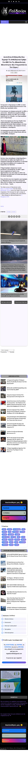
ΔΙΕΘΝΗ (11, 544)
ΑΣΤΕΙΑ (23, 537)
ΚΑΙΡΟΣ (11, 542)
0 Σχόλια (23, 70)
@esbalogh (3, 190)
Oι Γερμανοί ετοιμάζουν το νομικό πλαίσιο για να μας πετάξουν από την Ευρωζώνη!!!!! (17, 381)
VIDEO (23, 529)
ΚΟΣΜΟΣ (14, 211)
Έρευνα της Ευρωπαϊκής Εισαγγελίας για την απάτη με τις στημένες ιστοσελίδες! (12, 295)
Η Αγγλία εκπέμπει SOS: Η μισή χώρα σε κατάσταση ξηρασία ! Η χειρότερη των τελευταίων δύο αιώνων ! (16, 418)
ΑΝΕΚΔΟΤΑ (17, 539)
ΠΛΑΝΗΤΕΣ (5, 539)
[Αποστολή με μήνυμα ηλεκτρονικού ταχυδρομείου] (11, 72)
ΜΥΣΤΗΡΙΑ (22, 531)
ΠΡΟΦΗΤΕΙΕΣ (22, 542)
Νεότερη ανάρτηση (6, 302)
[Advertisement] (14, 40)
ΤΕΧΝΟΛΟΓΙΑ (5, 544)
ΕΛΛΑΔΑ (9, 211)
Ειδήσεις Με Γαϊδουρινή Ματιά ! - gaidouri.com (13, 748)
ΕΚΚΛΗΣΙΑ (11, 539)
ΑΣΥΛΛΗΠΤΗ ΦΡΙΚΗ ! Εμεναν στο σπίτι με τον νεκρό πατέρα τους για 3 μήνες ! (17, 556)
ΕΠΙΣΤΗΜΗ (13, 537)
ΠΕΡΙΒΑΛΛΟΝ (15, 531)
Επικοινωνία (7, 622)
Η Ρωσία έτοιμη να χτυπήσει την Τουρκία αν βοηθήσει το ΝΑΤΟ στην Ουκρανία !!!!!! (16, 425)
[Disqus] (14, 326)
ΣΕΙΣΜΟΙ (16, 544)
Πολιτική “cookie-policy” (10, 625)
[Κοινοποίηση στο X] (14, 72)
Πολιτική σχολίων (8, 632)
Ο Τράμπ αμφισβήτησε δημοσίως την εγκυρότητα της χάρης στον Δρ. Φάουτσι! (16, 449)
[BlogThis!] (12, 72)
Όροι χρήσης (7, 629)
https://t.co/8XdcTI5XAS (7, 188)
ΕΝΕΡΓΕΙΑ (23, 539)
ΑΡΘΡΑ (16, 542)
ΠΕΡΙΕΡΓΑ (4, 531)
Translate (12, 352)
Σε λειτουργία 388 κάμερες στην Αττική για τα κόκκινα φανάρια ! (13, 241)
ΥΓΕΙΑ (10, 531)
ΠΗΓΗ (2, 206)
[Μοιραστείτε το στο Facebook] (15, 72)
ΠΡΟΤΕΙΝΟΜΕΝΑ (16, 529)
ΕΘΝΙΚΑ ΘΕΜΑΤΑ (6, 537)
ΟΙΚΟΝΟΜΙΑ (10, 534)
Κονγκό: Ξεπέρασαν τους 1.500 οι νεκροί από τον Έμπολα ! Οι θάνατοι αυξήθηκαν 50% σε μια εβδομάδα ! (16, 411)
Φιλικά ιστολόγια (8, 619)
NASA (19, 537)
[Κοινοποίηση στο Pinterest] (16, 72)
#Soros (9, 190)
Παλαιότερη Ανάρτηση (21, 302)
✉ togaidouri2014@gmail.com (14, 662)
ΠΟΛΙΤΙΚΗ (4, 534)
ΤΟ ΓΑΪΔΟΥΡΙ (5, 542)
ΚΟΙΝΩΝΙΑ (17, 534)
